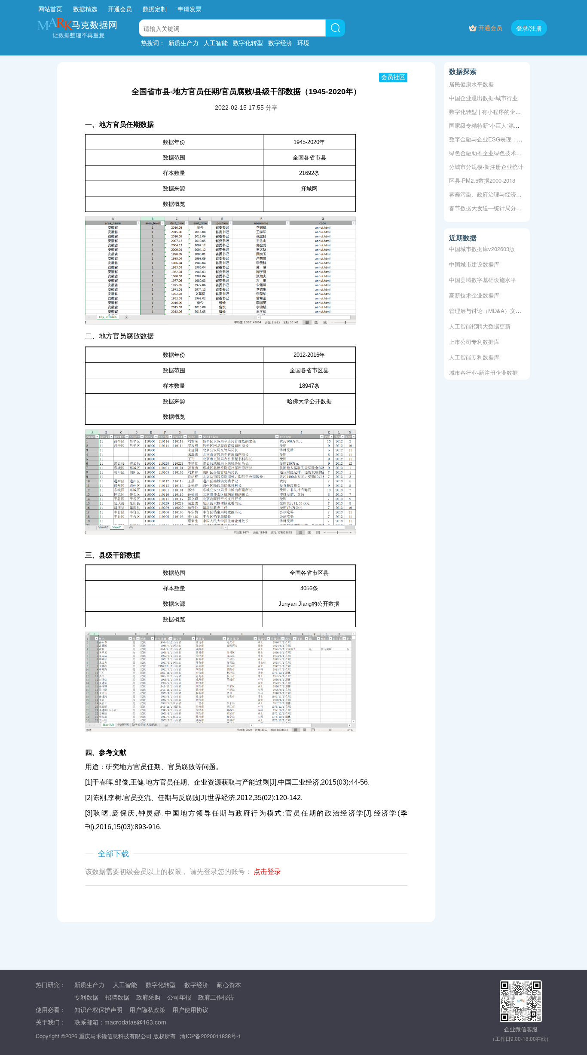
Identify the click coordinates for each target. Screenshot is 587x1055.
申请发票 (189, 8)
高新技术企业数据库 (474, 292)
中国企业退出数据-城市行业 (483, 98)
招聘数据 (117, 997)
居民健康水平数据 (471, 84)
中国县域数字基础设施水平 (482, 277)
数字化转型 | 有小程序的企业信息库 (493, 111)
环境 (303, 42)
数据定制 (155, 8)
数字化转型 (248, 42)
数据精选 (85, 8)
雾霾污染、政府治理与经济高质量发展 (496, 194)
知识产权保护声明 (98, 1009)
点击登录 (267, 871)
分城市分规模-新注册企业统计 (486, 167)
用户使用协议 (190, 1009)
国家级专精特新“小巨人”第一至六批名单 (498, 125)
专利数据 (86, 997)
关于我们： (51, 1022)
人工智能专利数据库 (474, 354)
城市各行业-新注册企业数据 (483, 369)
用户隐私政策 (147, 1009)
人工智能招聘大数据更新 (480, 323)
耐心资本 (229, 984)
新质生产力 (183, 42)
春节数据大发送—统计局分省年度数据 (496, 208)
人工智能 (216, 42)
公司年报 (179, 997)
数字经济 (280, 42)
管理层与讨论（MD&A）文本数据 (490, 308)
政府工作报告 (216, 997)
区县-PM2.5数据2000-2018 (482, 180)
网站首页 (50, 8)
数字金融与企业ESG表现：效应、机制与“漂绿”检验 (512, 139)
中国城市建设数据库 (474, 261)
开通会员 (121, 8)
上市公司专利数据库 (474, 338)
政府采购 (148, 997)
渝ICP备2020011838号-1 (210, 1036)
